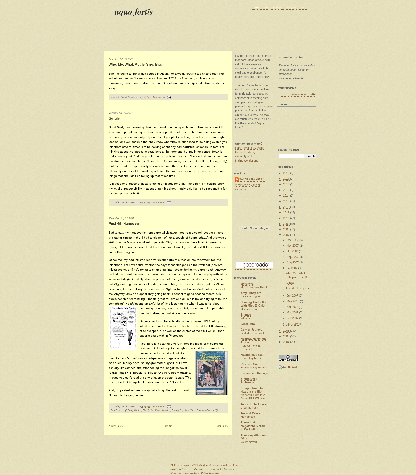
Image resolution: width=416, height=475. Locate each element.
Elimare (246, 314)
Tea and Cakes (250, 413)
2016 (286, 184)
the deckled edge (246, 152)
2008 (286, 229)
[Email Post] (168, 97)
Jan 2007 (293, 323)
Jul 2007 (292, 268)
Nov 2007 (293, 245)
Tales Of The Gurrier (254, 404)
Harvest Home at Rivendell (250, 347)
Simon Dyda (249, 378)
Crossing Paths (250, 407)
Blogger (198, 469)
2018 (286, 173)
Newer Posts (116, 426)
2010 (286, 218)
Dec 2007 (293, 240)
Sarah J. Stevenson (209, 465)
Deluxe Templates (210, 473)
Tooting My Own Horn (183, 410)
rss (302, 7)
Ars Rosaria (248, 382)
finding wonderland (246, 160)
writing (277, 7)
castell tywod (243, 156)
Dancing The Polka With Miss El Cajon (253, 304)
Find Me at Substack (253, 333)
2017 (286, 178)
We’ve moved (249, 442)
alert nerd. (247, 283)
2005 (286, 336)
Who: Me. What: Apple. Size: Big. (135, 64)
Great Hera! (248, 324)
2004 (286, 342)
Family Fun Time (151, 410)
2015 (286, 190)
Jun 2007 (293, 295)
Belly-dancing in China (254, 367)
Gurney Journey (251, 329)
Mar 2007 (293, 312)
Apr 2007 (293, 307)
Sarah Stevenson (252, 179)
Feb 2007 (293, 318)
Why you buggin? (251, 296)
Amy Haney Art (251, 293)
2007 (286, 235)
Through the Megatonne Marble (253, 424)
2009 (286, 223)
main (257, 7)
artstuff (123, 410)
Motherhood (248, 416)
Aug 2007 (293, 262)
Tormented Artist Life (207, 410)
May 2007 (293, 301)
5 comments (159, 406)
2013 (286, 201)
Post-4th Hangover (124, 223)
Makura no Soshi (252, 355)
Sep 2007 (293, 257)
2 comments (159, 97)
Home (168, 426)
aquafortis (176, 469)
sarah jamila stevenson (249, 147)
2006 (286, 330)
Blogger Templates (180, 473)
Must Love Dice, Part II (254, 287)
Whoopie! (246, 318)
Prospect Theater (179, 326)
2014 (286, 195)
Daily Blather (134, 410)
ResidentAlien (250, 364)
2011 (286, 212)
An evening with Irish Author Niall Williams (253, 397)
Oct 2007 (293, 251)
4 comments (159, 202)
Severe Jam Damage (254, 373)
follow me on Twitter (303, 94)
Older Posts (221, 426)
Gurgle (114, 118)
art (266, 7)
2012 (286, 206)
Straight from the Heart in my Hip (252, 389)
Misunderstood (249, 309)
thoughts (291, 7)
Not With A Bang (250, 429)
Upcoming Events (251, 358)
